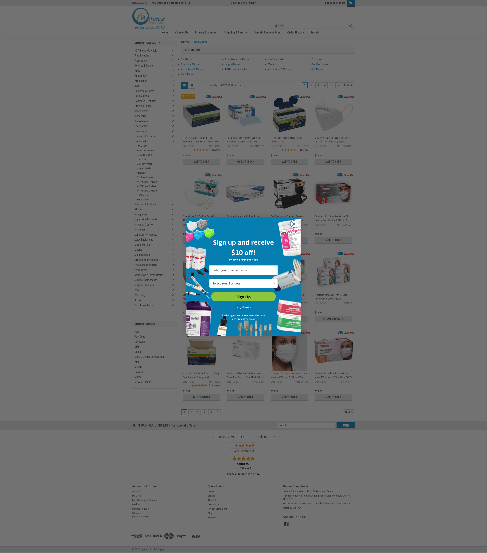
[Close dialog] (293, 224)
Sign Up (243, 297)
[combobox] (242, 283)
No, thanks (243, 307)
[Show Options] (274, 283)
